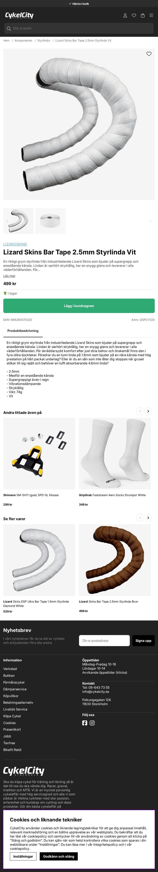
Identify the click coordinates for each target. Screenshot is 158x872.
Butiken (9, 675)
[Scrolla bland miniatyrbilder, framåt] (150, 221)
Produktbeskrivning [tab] (22, 331)
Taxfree (9, 743)
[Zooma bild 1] (79, 124)
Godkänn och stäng (58, 856)
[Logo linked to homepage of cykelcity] (18, 15)
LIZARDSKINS (15, 244)
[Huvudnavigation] (151, 15)
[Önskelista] (134, 15)
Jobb (7, 736)
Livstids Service (15, 709)
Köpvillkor (11, 696)
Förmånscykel (13, 682)
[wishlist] (148, 54)
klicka (121, 672)
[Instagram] (93, 724)
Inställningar (23, 856)
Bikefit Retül (12, 750)
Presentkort (12, 729)
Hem (6, 40)
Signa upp (143, 641)
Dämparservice (15, 689)
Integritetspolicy (105, 844)
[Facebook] (85, 724)
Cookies (9, 723)
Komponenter (23, 40)
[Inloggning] (125, 15)
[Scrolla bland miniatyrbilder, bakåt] (7, 221)
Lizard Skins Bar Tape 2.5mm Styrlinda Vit (83, 40)
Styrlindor (43, 40)
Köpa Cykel (12, 716)
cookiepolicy (19, 849)
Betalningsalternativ (18, 702)
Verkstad (10, 669)
